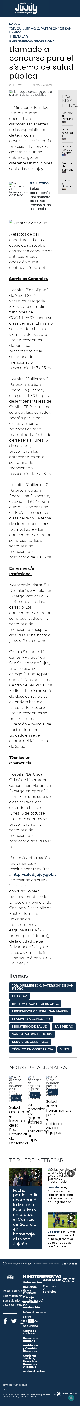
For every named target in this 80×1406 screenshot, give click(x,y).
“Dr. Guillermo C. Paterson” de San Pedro (42, 987)
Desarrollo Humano (30, 1339)
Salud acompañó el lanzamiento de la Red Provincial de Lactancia (41, 198)
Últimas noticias (69, 1280)
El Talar (19, 996)
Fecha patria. (20, 1193)
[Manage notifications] (71, 1398)
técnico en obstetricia (32, 1049)
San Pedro (64, 1026)
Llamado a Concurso (31, 1019)
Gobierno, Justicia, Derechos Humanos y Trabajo (30, 1361)
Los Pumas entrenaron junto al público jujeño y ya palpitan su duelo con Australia (62, 1239)
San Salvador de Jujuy (32, 1034)
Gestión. (54, 1187)
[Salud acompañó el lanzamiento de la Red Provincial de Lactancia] (18, 189)
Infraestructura (34, 1312)
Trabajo (28, 1297)
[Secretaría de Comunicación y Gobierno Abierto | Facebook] (5, 1320)
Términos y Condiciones (15, 1385)
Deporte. (54, 1232)
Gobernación (32, 1282)
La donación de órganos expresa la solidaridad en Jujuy (38, 1122)
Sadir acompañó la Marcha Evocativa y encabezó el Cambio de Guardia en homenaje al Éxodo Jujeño (25, 1219)
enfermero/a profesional (35, 1004)
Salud (27, 1316)
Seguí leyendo (39, 183)
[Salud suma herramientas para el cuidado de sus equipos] (52, 1095)
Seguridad (30, 1326)
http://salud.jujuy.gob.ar (35, 874)
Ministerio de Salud (29, 1026)
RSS (5, 1389)
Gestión (55, 1091)
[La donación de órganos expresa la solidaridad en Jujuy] (34, 1098)
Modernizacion (34, 1371)
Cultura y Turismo (29, 1332)
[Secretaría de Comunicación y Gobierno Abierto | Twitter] (13, 1320)
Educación (30, 1321)
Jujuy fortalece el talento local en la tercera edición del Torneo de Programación (61, 1195)
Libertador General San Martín (40, 1011)
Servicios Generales (30, 1042)
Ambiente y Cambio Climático (30, 1348)
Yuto (64, 1049)
